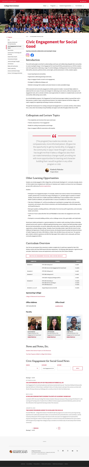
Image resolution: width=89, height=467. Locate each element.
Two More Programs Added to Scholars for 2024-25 (44, 410)
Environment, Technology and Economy (14, 53)
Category (44, 365)
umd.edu (23, 463)
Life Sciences (10, 63)
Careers (66, 463)
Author (59, 365)
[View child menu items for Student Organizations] (72, 6)
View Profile (32, 337)
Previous (35, 428)
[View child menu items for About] (47, 6)
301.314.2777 (33, 453)
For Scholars (78, 6)
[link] (35, 327)
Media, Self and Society (13, 66)
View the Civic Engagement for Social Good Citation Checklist (46, 256)
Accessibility (29, 463)
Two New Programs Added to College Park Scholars (38, 354)
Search (28, 365)
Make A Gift (84, 1)
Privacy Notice (37, 463)
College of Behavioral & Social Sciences (35, 296)
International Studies (12, 59)
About (44, 6)
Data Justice (10, 50)
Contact (44, 441)
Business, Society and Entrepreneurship (12, 43)
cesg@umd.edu (59, 306)
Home (27, 36)
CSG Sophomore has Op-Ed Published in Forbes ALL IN (44, 382)
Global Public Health (12, 56)
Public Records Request (58, 463)
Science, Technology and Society (15, 73)
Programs (53, 6)
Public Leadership (12, 68)
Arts (9, 40)
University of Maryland (9, 1)
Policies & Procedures (46, 463)
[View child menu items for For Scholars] (83, 6)
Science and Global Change (14, 70)
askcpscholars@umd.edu (42, 453)
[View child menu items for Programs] (57, 6)
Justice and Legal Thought (14, 61)
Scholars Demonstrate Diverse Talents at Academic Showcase (48, 396)
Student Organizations (65, 6)
